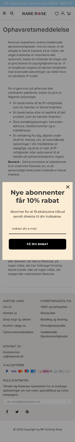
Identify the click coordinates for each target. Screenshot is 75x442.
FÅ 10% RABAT (37, 244)
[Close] (68, 187)
